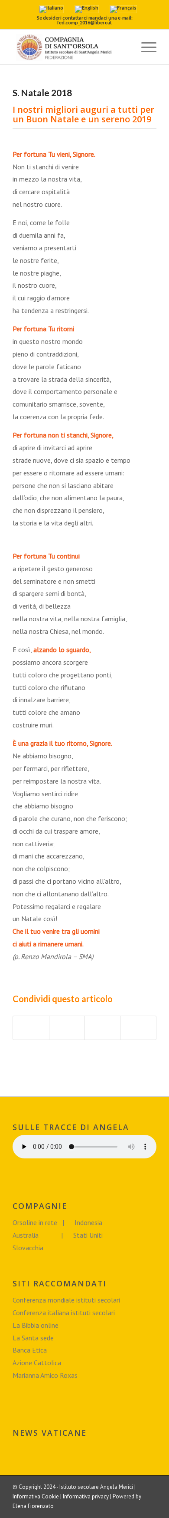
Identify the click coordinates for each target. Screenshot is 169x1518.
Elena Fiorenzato (33, 1506)
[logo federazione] (70, 47)
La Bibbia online (35, 1325)
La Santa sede (33, 1337)
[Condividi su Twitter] (66, 1027)
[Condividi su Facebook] (31, 1027)
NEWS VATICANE (50, 1433)
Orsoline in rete (36, 1222)
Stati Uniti (88, 1235)
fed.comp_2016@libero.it (84, 22)
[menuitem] (124, 47)
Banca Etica (30, 1350)
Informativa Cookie (36, 1496)
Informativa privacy (86, 1496)
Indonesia (88, 1222)
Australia (26, 1235)
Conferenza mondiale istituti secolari (66, 1300)
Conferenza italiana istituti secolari (64, 1312)
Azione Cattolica (37, 1362)
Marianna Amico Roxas (45, 1375)
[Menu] (144, 47)
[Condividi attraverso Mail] (138, 1027)
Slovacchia (28, 1247)
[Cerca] (124, 47)
